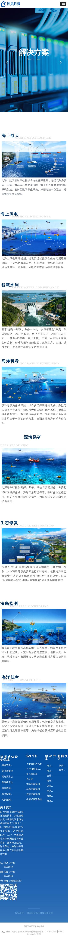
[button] (63, 4)
